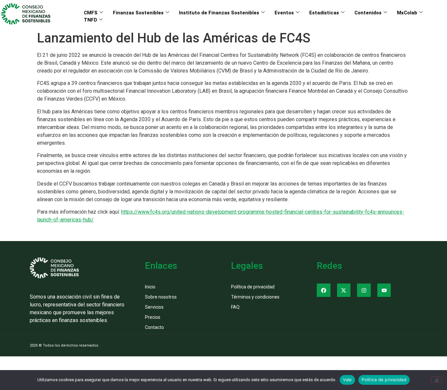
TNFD (90, 20)
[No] (436, 379)
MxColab (407, 13)
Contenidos (368, 13)
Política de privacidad (384, 379)
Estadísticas (324, 13)
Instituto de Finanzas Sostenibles (219, 13)
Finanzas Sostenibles (138, 13)
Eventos (284, 13)
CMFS (91, 13)
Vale (347, 379)
